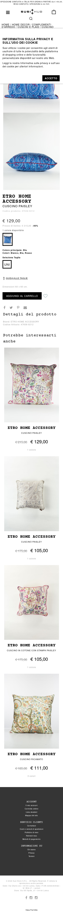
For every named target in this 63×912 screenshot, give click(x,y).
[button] (51, 78)
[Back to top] (53, 902)
